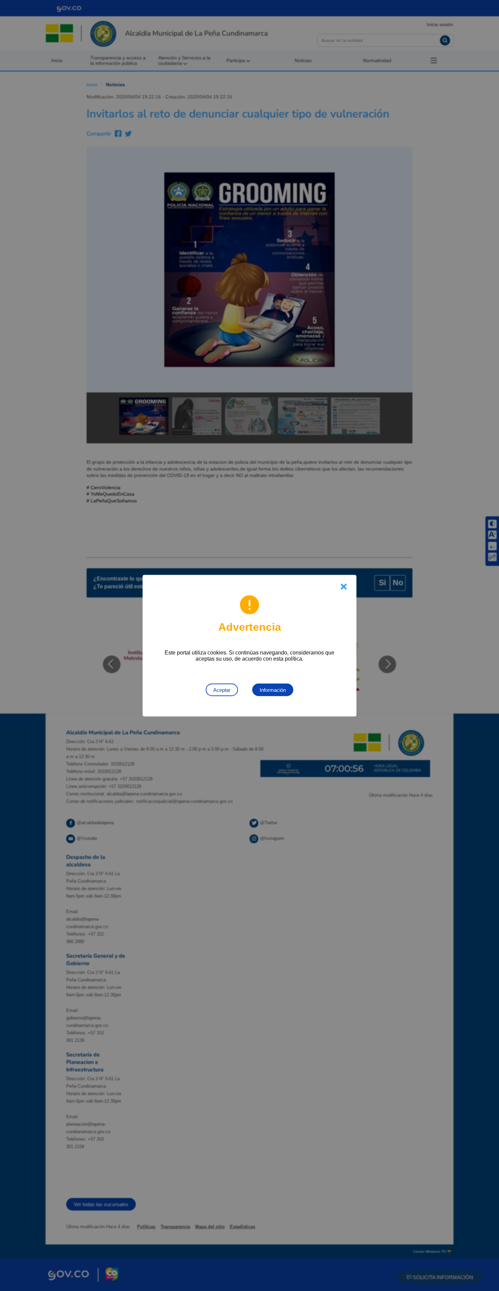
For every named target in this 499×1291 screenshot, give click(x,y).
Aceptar (221, 690)
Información (273, 690)
